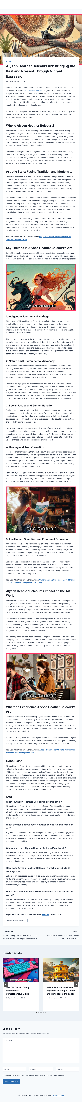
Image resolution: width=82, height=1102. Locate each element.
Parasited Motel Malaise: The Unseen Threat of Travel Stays (63, 935)
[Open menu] (77, 4)
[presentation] (21, 970)
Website (60, 1069)
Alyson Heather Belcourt (32, 90)
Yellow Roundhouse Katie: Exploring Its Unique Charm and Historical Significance (61, 990)
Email (33, 1069)
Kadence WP (58, 1095)
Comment (8, 1040)
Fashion (9, 62)
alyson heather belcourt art (17, 920)
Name (7, 1069)
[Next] (76, 984)
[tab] (36, 1012)
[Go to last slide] (6, 984)
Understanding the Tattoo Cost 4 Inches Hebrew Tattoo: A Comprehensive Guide (20, 935)
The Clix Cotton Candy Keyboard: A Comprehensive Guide (17, 990)
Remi (10, 81)
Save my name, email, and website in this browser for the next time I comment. (35, 1075)
